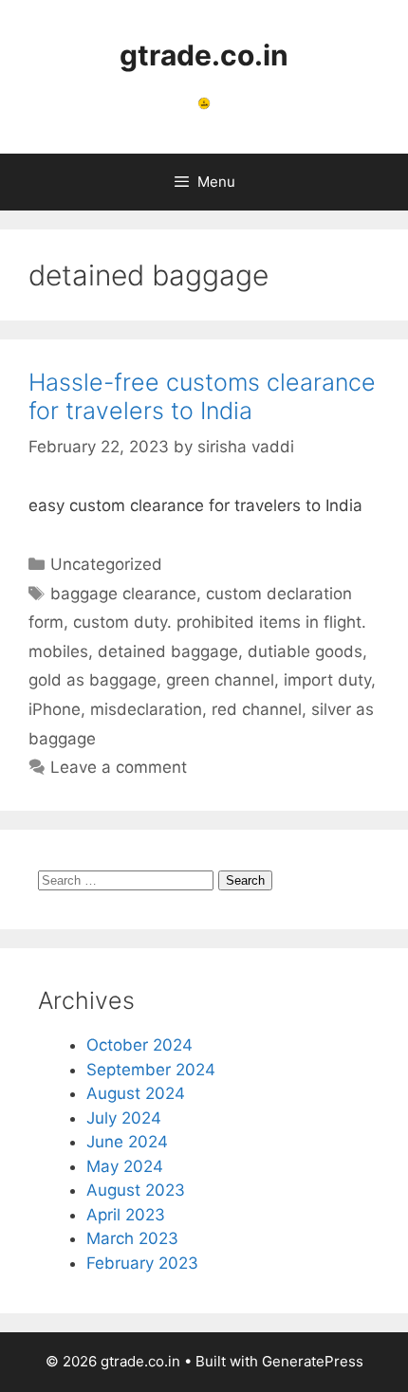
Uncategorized (106, 564)
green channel (220, 679)
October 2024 (139, 1044)
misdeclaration (146, 709)
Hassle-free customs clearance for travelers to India (202, 396)
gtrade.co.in (204, 55)
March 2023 (132, 1238)
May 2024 (124, 1166)
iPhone (54, 709)
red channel (257, 709)
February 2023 (142, 1263)
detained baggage (168, 651)
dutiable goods (305, 651)
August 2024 (135, 1093)
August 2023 (135, 1190)
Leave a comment (118, 767)
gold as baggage (92, 679)
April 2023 (125, 1214)
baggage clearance (123, 593)
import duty (327, 679)
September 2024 (150, 1069)
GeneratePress (312, 1361)
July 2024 (123, 1117)
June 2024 (127, 1141)
